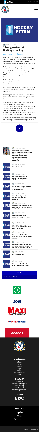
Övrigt (19, 374)
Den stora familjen (19, 372)
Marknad (19, 370)
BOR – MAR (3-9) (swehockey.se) (13, 54)
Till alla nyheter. (11, 277)
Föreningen (19, 366)
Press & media (34, 429)
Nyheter (19, 364)
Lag (19, 368)
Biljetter (19, 362)
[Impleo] (19, 412)
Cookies (26, 429)
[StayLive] (19, 416)
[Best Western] (19, 419)
